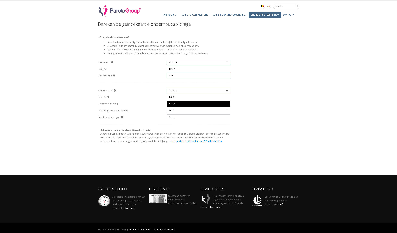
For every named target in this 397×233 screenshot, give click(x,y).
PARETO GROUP (169, 14)
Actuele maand (106, 90)
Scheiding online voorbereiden (229, 14)
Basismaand (104, 62)
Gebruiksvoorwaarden (140, 229)
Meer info (130, 207)
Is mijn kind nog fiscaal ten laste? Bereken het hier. (197, 141)
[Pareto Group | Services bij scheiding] (119, 10)
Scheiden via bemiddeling (195, 14)
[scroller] (391, 229)
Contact (287, 14)
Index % (102, 68)
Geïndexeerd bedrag (108, 103)
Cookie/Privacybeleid (164, 229)
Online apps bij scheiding (264, 14)
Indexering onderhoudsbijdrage (113, 110)
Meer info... (215, 207)
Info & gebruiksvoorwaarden (112, 37)
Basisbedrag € (105, 75)
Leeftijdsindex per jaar (109, 117)
